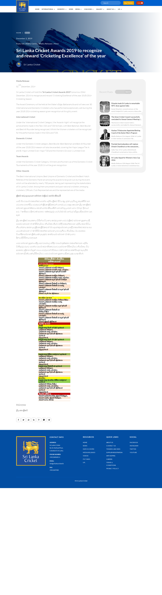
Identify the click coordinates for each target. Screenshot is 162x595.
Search (128, 92)
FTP (84, 466)
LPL (119, 9)
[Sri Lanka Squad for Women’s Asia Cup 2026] (105, 161)
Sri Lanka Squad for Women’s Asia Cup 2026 (125, 159)
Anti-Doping (110, 456)
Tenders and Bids (113, 449)
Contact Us (111, 446)
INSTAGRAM (134, 446)
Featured (20, 44)
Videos (85, 456)
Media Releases (46, 44)
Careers (109, 459)
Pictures (86, 459)
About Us (109, 442)
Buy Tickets (129, 3)
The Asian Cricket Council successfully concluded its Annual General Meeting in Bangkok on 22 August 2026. (126, 118)
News (71, 9)
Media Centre (32, 44)
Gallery (99, 9)
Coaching (88, 9)
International (47, 9)
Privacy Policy (112, 468)
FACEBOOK (134, 442)
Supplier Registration (114, 452)
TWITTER (133, 449)
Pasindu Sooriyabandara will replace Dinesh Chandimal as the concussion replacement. (124, 145)
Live (139, 3)
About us (110, 9)
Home (37, 9)
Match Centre (88, 449)
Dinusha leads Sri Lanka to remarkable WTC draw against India (125, 104)
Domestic (61, 9)
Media (77, 9)
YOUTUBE (133, 452)
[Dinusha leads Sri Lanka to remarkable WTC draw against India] (105, 107)
